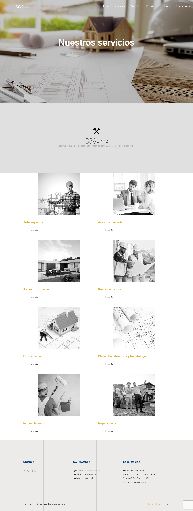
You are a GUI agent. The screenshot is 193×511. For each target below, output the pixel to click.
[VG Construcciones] (22, 6)
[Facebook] (152, 504)
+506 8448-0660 (93, 470)
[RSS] (159, 504)
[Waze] (156, 504)
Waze (144, 482)
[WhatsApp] (148, 504)
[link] (59, 230)
